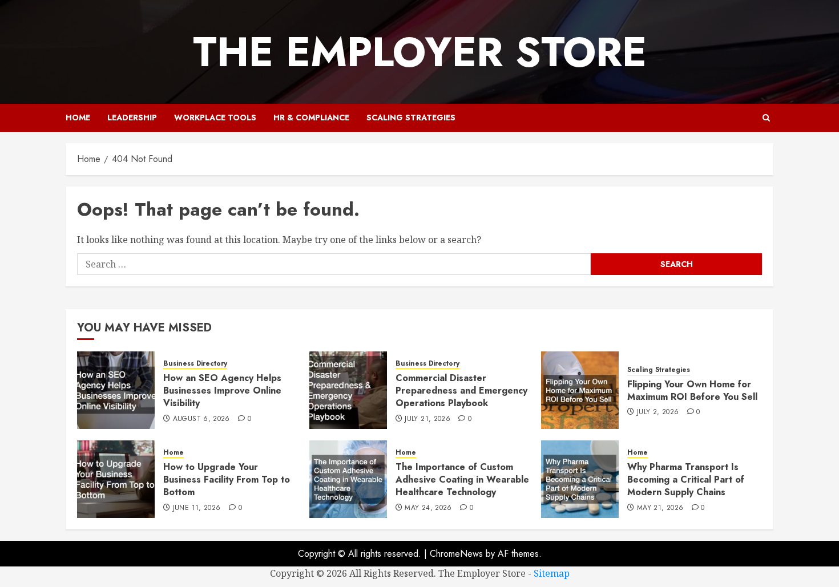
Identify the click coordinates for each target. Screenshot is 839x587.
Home (78, 117)
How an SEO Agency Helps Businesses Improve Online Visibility (222, 390)
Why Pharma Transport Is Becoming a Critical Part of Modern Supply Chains (685, 479)
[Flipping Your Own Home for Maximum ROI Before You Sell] (580, 390)
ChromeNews (456, 553)
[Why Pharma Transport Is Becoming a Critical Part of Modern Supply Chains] (580, 479)
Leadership (132, 117)
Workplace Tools (215, 117)
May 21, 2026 (660, 508)
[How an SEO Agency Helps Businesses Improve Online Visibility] (116, 390)
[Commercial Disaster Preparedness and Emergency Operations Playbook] (348, 390)
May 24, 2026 (428, 508)
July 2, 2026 (658, 412)
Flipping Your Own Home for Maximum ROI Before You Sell (692, 390)
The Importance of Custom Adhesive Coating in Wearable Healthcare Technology (462, 479)
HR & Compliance (311, 117)
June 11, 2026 (197, 508)
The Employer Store (420, 52)
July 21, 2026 (427, 419)
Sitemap (552, 573)
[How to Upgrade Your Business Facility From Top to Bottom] (116, 479)
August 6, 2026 (201, 419)
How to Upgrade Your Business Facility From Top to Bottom (226, 479)
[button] (766, 118)
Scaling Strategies (410, 117)
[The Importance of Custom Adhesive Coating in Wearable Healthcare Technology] (348, 479)
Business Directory (195, 364)
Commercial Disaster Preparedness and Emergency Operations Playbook (461, 390)
